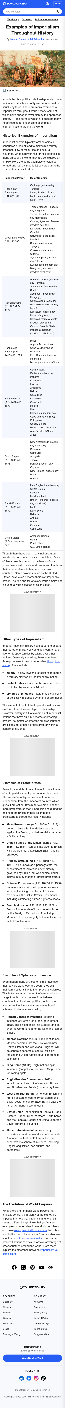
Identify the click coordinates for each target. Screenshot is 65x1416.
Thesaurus (8, 1307)
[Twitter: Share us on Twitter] (23, 1267)
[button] (47, 3)
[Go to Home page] (16, 3)
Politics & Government (46, 19)
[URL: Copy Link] (50, 1267)
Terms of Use (40, 1328)
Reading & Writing (11, 1334)
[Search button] (57, 11)
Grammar (7, 1317)
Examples (27, 19)
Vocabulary (13, 19)
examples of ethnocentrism (30, 1230)
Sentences (8, 1312)
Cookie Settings (41, 1323)
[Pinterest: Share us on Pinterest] (32, 1267)
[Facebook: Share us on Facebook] (14, 1267)
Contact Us (39, 1307)
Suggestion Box (41, 1334)
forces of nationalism (31, 1238)
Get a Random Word (32, 1358)
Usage (6, 1328)
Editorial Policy (41, 1317)
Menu (58, 3)
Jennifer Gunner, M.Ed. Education (27, 39)
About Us (38, 1301)
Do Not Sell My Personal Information (32, 1389)
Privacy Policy (40, 1312)
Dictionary (8, 1301)
